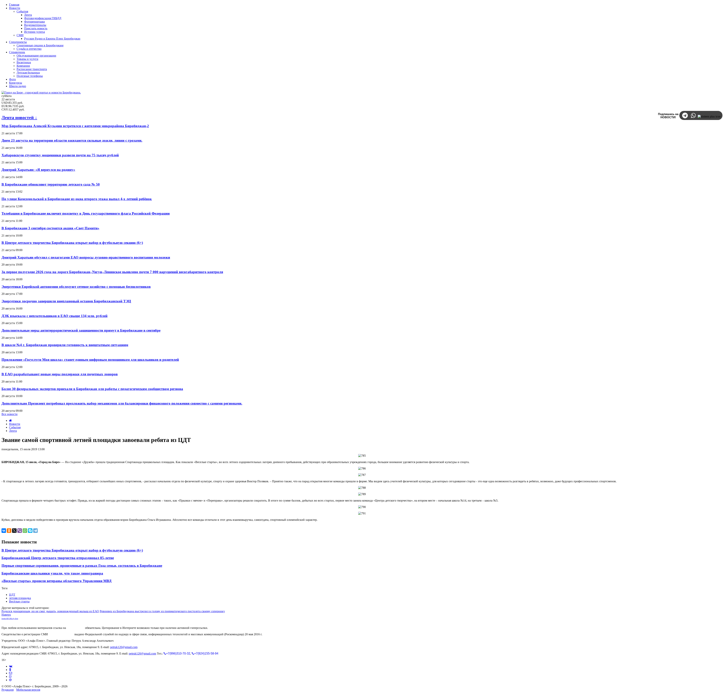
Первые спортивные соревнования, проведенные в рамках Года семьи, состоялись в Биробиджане (82, 566)
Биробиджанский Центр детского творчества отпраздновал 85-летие (58, 558)
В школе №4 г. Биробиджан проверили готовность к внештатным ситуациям (65, 345)
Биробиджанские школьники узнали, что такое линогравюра (52, 573)
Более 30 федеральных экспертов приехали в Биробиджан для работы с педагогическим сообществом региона (92, 389)
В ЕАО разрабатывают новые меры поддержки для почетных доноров (60, 374)
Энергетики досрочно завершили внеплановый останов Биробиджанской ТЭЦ (66, 301)
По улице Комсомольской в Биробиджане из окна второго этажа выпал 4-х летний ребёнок (77, 199)
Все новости (10, 414)
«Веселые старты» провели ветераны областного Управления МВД (56, 581)
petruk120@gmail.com (123, 647)
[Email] (10, 679)
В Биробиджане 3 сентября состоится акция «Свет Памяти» (50, 228)
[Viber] (19, 530)
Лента (13, 430)
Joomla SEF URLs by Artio (10, 618)
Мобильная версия (28, 689)
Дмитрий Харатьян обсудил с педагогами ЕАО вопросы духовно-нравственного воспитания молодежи (86, 257)
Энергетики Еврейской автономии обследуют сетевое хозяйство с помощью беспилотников (76, 287)
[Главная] (10, 420)
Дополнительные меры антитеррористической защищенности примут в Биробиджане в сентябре (81, 330)
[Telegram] (35, 530)
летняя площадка (20, 598)
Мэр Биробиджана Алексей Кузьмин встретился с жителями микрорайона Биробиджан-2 (75, 126)
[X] (14, 530)
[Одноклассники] (9, 530)
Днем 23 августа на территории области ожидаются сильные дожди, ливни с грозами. (72, 140)
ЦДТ (12, 594)
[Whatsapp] (10, 676)
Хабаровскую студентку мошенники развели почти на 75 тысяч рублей (60, 155)
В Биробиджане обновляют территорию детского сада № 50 (51, 184)
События (15, 427)
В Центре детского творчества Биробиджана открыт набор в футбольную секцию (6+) (72, 243)
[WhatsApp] (25, 530)
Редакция (8, 689)
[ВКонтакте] (4, 530)
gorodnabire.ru (75, 627)
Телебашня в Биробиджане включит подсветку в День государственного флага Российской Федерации (86, 213)
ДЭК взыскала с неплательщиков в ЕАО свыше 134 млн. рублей (54, 316)
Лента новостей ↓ (19, 117)
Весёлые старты (19, 601)
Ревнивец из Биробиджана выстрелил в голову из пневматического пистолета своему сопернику (162, 611)
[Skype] (30, 530)
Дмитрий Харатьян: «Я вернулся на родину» (38, 170)
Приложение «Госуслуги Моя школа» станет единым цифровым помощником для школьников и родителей (90, 360)
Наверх (6, 614)
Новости (14, 424)
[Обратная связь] (10, 673)
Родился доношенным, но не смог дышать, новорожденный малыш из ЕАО (50, 611)
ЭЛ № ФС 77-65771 (61, 634)
